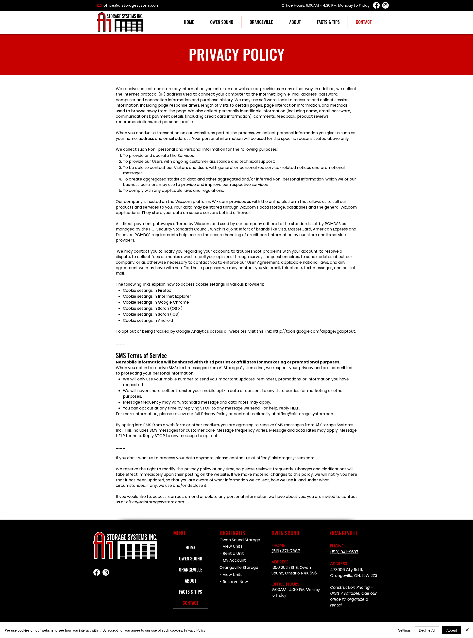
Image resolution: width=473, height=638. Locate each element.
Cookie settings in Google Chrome (156, 302)
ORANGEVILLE (190, 569)
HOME (191, 547)
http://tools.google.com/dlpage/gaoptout (314, 331)
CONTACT (191, 603)
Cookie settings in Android (148, 320)
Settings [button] (404, 630)
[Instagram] (385, 5)
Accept (451, 630)
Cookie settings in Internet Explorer (157, 296)
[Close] (467, 630)
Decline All (427, 630)
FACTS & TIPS (190, 592)
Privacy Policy (194, 630)
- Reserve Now (234, 582)
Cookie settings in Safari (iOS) (151, 314)
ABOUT (190, 580)
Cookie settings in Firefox (147, 290)
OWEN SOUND (190, 558)
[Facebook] (376, 5)
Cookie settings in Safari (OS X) (153, 308)
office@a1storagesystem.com (306, 414)
